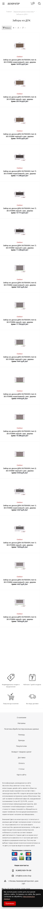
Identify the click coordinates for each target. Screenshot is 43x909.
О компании (21, 718)
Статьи (21, 769)
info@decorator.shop (23, 876)
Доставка (21, 758)
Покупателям (21, 746)
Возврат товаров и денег (22, 752)
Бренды (21, 740)
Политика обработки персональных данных (21, 729)
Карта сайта (21, 775)
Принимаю (9, 903)
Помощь (21, 735)
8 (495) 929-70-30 (23, 870)
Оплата (21, 763)
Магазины (21, 723)
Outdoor (20, 56)
